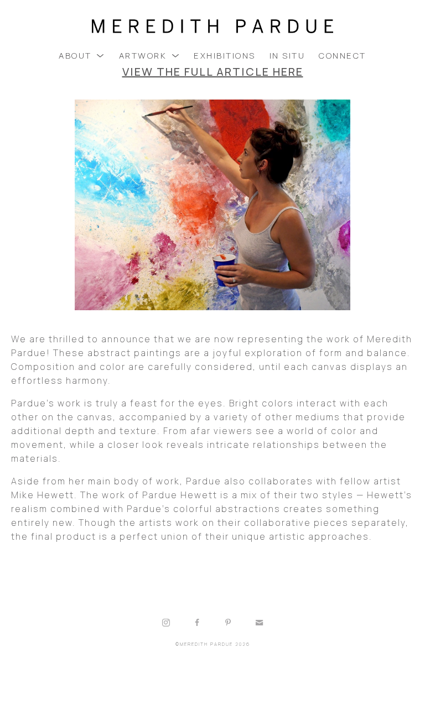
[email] (259, 622)
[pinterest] (228, 622)
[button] (82, 55)
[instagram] (166, 622)
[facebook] (197, 622)
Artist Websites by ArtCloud (246, 672)
